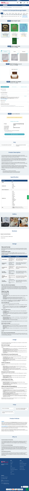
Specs (7, 13)
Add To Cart (15, 134)
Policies (24, 13)
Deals (11, 466)
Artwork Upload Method (4, 92)
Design (16, 13)
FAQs (21, 13)
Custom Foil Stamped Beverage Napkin (5, 34)
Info (4, 13)
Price (2, 13)
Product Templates (22, 469)
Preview (27, 197)
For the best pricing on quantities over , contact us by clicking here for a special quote (25, 16)
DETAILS (20, 0)
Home (2, 7)
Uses (11, 472)
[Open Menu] (27, 2)
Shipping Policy (22, 466)
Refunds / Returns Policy (23, 463)
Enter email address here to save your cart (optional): (11, 130)
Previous (2, 221)
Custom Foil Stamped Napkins (8, 7)
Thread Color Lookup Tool (13, 469)
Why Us (27, 13)
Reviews (13, 13)
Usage (19, 13)
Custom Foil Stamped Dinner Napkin (24, 34)
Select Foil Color (3, 100)
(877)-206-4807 (5, 477)
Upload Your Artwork (5, 86)
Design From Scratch (24, 86)
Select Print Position (3, 89)
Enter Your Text (14, 86)
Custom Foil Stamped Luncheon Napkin (14, 34)
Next (26, 221)
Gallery (10, 13)
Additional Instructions (5, 104)
